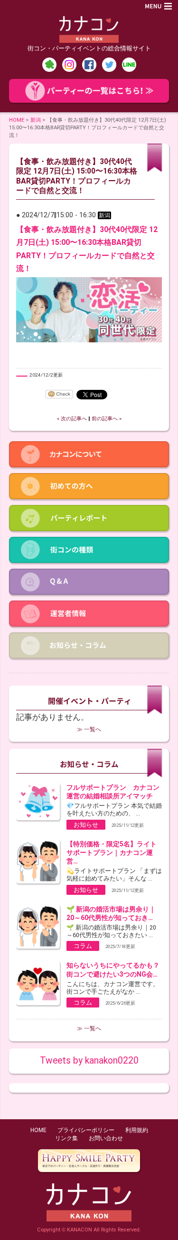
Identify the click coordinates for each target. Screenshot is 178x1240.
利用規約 (136, 1130)
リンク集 (66, 1138)
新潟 (35, 119)
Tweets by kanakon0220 (89, 1060)
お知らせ (86, 824)
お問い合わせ (106, 1138)
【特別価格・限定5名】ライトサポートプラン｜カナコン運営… (111, 852)
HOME (16, 119)
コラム (83, 945)
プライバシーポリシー (85, 1130)
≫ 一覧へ (89, 729)
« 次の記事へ (72, 419)
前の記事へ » (107, 419)
